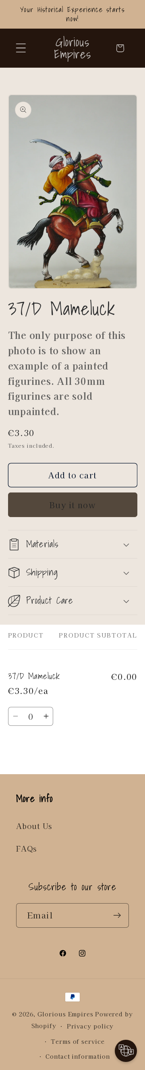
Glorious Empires (65, 1014)
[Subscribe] (117, 915)
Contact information (78, 1056)
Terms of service (78, 1041)
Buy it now (72, 505)
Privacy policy (90, 1026)
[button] (20, 48)
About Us (34, 826)
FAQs (26, 848)
